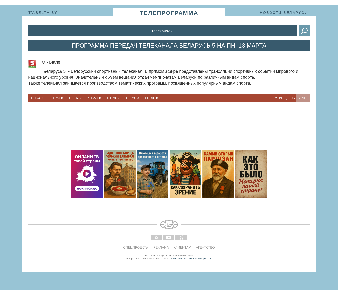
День (290, 98)
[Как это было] (251, 174)
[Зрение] (185, 174)
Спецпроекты (136, 247)
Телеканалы (162, 31)
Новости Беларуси (284, 12)
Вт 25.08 (56, 98)
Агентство (205, 247)
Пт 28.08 (113, 98)
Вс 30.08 (151, 98)
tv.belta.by (43, 12)
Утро (279, 98)
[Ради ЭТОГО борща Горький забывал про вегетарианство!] (120, 174)
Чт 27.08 (94, 98)
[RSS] (157, 238)
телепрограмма (169, 13)
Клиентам (182, 247)
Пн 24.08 (37, 98)
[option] (37, 98)
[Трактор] (152, 174)
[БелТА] (169, 224)
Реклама (161, 247)
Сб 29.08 (132, 98)
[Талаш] (218, 174)
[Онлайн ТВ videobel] (87, 174)
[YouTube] (169, 238)
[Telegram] (181, 238)
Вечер (303, 98)
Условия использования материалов (191, 258)
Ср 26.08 (75, 98)
